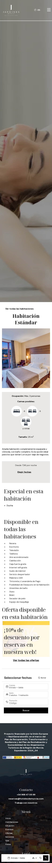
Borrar (43, 678)
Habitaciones (11, 822)
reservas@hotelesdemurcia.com (26, 798)
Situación (9, 826)
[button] (45, 858)
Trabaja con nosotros (26, 802)
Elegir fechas (24, 472)
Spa (7, 840)
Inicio (8, 818)
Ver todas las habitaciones (19, 308)
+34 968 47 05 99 (26, 794)
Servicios (9, 837)
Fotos (8, 844)
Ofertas (9, 833)
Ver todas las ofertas (26, 660)
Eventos (9, 829)
